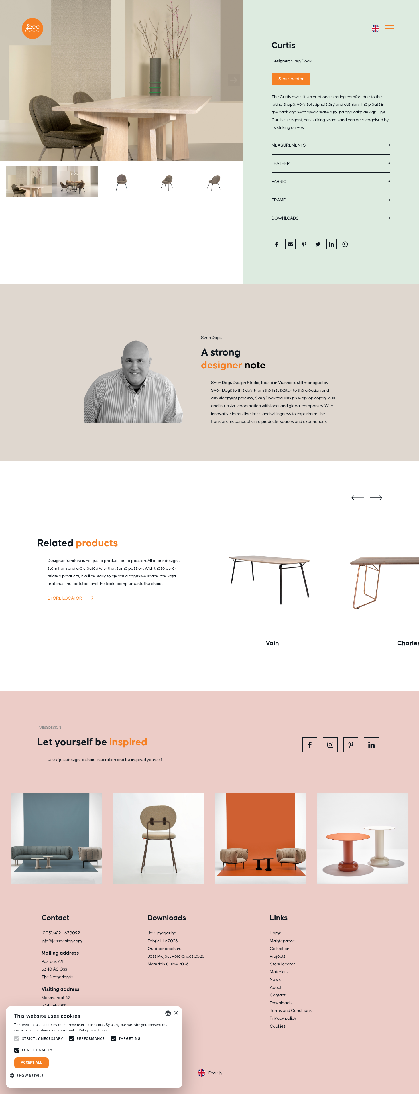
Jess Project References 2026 (176, 956)
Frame (279, 200)
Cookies (278, 1026)
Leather (281, 163)
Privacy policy (283, 1018)
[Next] (234, 80)
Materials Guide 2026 (168, 964)
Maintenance (282, 941)
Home (276, 933)
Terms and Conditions (291, 1010)
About (276, 987)
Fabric (279, 182)
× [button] (176, 1013)
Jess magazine (162, 933)
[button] (29, 1076)
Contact (278, 995)
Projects (278, 956)
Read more (99, 1030)
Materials (279, 972)
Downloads (285, 218)
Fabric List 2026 (163, 941)
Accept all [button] (31, 1062)
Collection (279, 949)
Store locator (291, 79)
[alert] (94, 1047)
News (275, 979)
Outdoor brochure (165, 949)
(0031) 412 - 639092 (61, 933)
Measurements (289, 145)
